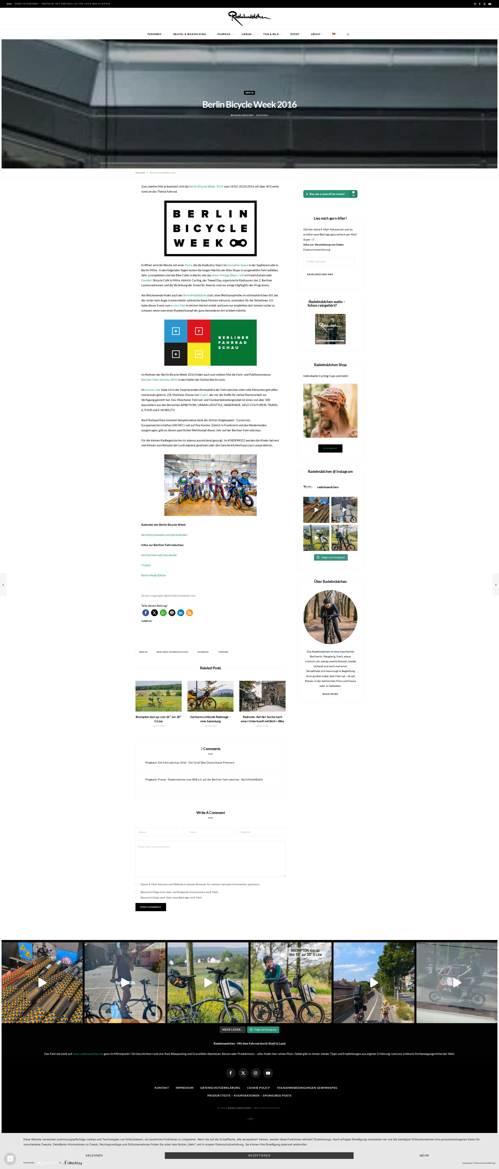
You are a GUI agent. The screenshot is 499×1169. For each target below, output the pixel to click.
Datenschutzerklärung (316, 249)
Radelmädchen (243, 115)
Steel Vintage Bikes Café (228, 275)
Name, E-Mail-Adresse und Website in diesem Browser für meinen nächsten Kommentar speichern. (200, 884)
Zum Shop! (330, 448)
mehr (424, 1155)
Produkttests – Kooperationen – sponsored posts (249, 1095)
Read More (330, 693)
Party (188, 265)
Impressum (185, 1087)
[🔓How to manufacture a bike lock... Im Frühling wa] (316, 510)
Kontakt (162, 1087)
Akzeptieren (259, 1155)
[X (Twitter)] (243, 1073)
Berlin (250, 92)
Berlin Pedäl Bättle (153, 575)
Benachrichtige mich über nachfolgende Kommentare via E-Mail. (180, 892)
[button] (210, 228)
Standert (147, 280)
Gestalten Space (237, 265)
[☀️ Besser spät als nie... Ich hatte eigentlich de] (344, 510)
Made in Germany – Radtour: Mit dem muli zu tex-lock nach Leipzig (63, 3)
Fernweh (154, 34)
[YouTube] (268, 1073)
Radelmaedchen (240, 1107)
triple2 (203, 394)
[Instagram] (256, 1073)
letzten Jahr (153, 389)
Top (250, 1118)
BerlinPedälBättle (195, 295)
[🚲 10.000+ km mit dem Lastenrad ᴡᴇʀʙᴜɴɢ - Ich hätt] (456, 982)
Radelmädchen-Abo (320, 274)
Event (295, 34)
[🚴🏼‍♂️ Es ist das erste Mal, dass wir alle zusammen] (374, 982)
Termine (223, 652)
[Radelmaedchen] (249, 18)
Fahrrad (223, 34)
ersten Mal (177, 305)
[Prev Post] (3, 584)
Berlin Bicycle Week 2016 (206, 186)
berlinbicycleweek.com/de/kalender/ (164, 534)
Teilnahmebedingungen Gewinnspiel (307, 1087)
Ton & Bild (271, 34)
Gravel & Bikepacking (189, 34)
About (316, 34)
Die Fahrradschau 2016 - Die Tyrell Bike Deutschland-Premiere (196, 762)
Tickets (146, 565)
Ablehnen (94, 1155)
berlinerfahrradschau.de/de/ (159, 555)
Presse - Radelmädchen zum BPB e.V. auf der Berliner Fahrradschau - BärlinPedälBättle (210, 779)
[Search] (347, 34)
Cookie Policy (258, 1087)
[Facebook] (231, 1073)
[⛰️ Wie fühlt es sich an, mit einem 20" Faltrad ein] (316, 538)
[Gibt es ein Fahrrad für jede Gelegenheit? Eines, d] (344, 538)
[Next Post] (496, 584)
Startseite (140, 172)
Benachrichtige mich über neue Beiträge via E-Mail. (171, 897)
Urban (247, 34)
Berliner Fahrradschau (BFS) (159, 379)
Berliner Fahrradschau (172, 652)
